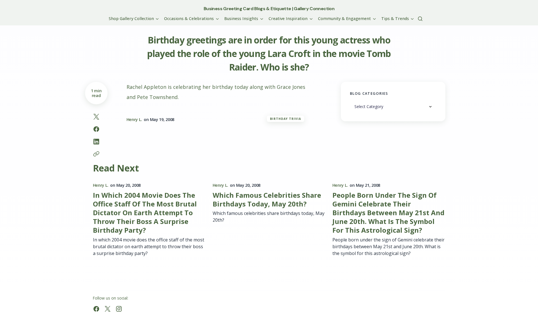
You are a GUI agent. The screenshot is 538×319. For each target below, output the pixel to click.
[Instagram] (119, 308)
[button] (420, 18)
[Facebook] (96, 308)
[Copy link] (96, 154)
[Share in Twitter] (96, 117)
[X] (107, 308)
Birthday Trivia (285, 119)
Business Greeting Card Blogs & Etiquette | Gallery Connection (269, 9)
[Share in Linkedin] (96, 141)
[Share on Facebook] (96, 129)
